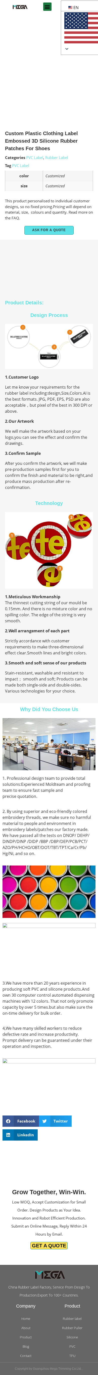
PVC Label (34, 157)
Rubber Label (56, 157)
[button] (47, 7)
